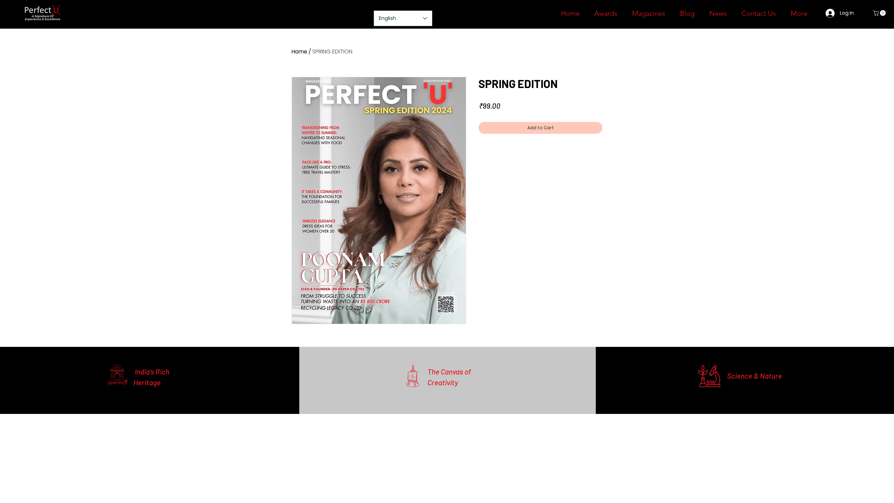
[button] (880, 13)
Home (299, 52)
